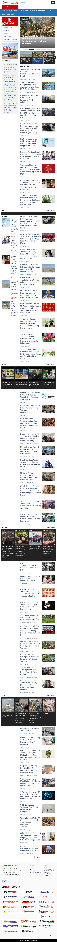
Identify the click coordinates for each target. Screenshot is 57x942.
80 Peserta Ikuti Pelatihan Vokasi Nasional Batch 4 (30, 729)
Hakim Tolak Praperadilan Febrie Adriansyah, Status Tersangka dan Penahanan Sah (30, 409)
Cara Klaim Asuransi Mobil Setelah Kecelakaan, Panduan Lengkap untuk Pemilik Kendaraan (30, 782)
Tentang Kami (33, 871)
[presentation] (54, 57)
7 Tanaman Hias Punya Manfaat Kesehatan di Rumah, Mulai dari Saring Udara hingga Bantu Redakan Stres (30, 200)
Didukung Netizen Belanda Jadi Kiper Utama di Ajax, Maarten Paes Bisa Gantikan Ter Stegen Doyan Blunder (30, 185)
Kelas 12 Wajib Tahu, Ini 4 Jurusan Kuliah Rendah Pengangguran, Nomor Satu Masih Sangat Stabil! (30, 836)
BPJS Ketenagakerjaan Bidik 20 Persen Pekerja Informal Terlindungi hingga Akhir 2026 (29, 142)
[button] (26, 49)
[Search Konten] (53, 3)
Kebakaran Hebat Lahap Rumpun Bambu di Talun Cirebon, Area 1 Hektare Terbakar (30, 645)
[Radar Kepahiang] (10, 921)
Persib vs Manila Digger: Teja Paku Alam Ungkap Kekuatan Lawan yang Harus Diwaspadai (14, 309)
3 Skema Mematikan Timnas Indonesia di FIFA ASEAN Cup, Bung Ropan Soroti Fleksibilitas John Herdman (10, 68)
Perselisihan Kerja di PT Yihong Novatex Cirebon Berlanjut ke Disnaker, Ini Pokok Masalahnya (30, 437)
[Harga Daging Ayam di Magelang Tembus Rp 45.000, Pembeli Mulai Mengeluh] (49, 538)
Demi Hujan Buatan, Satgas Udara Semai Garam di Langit (35, 548)
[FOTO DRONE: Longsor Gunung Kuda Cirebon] (8, 705)
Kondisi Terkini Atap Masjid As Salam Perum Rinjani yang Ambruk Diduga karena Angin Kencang (35, 717)
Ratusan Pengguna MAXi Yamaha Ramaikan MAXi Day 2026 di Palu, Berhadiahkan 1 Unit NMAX (30, 113)
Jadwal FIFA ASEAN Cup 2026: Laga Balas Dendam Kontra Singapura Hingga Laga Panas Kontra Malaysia (30, 238)
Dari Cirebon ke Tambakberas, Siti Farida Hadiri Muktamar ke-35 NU (30, 566)
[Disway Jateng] (28, 907)
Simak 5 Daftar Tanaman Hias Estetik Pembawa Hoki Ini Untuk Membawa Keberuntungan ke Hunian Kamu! (30, 490)
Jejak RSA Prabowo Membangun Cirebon (49, 384)
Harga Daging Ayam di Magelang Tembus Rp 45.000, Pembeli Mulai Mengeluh (49, 549)
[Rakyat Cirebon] (46, 897)
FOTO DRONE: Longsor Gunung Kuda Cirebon (7, 715)
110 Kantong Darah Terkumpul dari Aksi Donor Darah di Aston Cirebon (28, 671)
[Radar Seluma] (46, 926)
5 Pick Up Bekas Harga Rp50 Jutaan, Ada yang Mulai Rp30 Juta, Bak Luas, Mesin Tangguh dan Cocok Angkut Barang (30, 128)
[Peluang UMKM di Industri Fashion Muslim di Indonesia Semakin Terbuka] (48, 579)
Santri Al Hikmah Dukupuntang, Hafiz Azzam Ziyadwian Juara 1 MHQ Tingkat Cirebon (30, 86)
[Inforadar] (46, 902)
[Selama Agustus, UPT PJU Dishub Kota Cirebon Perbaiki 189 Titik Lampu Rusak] (48, 73)
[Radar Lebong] (28, 926)
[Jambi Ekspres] (28, 902)
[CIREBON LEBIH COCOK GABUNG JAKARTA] (8, 374)
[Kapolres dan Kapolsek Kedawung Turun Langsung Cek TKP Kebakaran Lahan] (48, 99)
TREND (12, 14)
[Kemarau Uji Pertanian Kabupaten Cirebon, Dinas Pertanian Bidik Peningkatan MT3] (6, 284)
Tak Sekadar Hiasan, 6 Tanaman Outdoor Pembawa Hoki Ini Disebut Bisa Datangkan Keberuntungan (29, 339)
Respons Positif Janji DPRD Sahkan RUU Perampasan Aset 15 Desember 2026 (28, 769)
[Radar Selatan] (28, 931)
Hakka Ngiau (7, 34)
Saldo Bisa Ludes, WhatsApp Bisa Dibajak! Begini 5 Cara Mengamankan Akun (29, 808)
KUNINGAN (20, 10)
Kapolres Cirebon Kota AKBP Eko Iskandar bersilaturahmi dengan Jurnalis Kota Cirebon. (20, 717)
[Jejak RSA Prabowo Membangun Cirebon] (49, 374)
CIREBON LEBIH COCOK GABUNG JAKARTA (7, 384)
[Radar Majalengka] (28, 911)
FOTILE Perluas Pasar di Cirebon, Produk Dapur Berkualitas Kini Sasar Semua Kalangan (29, 450)
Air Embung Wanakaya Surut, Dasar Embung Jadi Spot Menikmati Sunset (30, 617)
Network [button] (9, 7)
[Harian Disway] (28, 892)
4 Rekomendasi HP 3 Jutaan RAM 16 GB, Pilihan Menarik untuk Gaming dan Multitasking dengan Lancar (30, 254)
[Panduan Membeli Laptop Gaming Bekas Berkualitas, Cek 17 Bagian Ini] (48, 741)
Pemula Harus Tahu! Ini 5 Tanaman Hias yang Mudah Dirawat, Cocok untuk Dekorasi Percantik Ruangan (10, 108)
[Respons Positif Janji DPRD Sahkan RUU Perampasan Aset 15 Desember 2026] (48, 769)
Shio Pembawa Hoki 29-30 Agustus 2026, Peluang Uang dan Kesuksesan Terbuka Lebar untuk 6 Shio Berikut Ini (30, 308)
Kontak (31, 868)
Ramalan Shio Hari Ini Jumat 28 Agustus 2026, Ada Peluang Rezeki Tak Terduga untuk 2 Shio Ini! (10, 87)
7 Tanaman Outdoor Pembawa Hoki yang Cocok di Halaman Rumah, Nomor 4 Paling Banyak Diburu (29, 323)
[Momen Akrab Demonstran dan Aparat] (35, 374)
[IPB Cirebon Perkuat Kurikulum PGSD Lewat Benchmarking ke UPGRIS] (48, 849)
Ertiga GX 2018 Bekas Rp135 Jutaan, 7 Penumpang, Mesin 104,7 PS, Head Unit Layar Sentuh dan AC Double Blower (30, 222)
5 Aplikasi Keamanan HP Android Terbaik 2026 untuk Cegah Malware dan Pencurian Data (10, 97)
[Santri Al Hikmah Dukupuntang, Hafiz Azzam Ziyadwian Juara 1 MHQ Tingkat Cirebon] (48, 86)
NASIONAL (8, 14)
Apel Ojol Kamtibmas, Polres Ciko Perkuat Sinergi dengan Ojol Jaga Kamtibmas (30, 517)
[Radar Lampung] (10, 907)
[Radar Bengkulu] (10, 926)
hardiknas (45, 713)
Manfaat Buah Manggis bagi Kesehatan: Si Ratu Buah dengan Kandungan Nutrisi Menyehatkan (21, 550)
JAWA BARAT (6, 10)
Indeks (38, 857)
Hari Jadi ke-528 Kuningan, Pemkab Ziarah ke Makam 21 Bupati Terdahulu (30, 658)
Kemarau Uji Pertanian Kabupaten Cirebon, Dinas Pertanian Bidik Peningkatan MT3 (30, 268)
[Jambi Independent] (10, 902)
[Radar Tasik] (46, 892)
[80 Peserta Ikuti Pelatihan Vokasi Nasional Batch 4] (48, 731)
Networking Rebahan (10, 40)
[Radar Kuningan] (10, 911)
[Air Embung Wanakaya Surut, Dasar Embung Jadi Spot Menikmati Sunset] (48, 618)
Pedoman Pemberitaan (35, 872)
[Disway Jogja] (46, 911)
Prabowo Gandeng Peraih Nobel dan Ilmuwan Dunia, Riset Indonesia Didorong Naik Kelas (30, 155)
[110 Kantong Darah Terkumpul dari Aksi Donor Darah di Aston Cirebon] (48, 671)
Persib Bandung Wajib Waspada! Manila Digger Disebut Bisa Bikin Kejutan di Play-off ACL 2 (30, 463)
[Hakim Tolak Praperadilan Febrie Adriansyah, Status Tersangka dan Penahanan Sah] (48, 409)
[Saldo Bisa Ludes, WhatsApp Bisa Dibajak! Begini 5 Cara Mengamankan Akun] (48, 808)
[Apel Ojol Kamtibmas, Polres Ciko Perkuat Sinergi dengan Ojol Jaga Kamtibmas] (48, 517)
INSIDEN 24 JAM (13, 10)
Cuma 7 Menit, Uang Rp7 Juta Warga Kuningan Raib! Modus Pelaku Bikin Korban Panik (30, 605)
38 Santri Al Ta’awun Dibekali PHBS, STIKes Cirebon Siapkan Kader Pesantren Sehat (29, 476)
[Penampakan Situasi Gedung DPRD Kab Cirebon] (21, 374)
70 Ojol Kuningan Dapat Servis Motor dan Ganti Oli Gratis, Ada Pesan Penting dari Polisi (30, 504)
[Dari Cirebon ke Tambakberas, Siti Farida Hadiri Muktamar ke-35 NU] (48, 566)
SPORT (3, 14)
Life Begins (7, 37)
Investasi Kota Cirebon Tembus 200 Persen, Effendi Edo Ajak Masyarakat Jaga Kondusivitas (29, 685)
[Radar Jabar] (46, 916)
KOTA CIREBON (49, 10)
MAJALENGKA (26, 10)
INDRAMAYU (32, 10)
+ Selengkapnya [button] (50, 935)
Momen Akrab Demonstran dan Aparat (34, 384)
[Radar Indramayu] (28, 897)
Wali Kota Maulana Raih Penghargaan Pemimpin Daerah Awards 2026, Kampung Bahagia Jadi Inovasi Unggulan (7, 551)
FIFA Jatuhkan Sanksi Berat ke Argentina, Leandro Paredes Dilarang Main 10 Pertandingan (30, 294)
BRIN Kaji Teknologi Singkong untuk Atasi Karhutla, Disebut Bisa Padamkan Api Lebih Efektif (29, 423)
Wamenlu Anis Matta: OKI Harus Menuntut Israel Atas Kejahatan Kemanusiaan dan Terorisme (30, 822)
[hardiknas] (49, 705)
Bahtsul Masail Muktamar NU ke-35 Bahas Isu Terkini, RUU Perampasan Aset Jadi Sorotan (30, 396)
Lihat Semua (50, 210)
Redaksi (31, 869)
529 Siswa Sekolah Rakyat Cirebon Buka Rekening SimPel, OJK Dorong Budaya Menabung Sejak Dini (30, 630)
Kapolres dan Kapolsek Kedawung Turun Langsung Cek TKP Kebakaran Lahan (29, 99)
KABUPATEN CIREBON (40, 10)
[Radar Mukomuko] (46, 921)
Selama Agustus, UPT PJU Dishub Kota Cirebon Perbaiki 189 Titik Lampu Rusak (30, 73)
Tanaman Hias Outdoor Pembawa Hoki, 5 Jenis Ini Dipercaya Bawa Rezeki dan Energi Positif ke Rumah (30, 354)
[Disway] (10, 892)
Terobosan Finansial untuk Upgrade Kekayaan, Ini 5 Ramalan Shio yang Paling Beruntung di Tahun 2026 (30, 169)
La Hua (6, 31)
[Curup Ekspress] (28, 921)
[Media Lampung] (10, 897)
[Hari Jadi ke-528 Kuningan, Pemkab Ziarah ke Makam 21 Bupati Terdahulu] (48, 658)
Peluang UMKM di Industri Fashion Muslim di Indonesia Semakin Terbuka (30, 579)
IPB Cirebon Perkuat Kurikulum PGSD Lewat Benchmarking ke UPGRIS (30, 848)
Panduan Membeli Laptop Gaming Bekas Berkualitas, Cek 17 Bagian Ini (9, 78)
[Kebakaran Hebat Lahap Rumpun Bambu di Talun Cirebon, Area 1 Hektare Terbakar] (48, 645)
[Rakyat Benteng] (10, 931)
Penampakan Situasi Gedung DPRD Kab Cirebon (21, 384)
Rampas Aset (7, 28)
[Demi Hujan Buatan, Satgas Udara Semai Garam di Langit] (35, 538)
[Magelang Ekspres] (46, 907)
